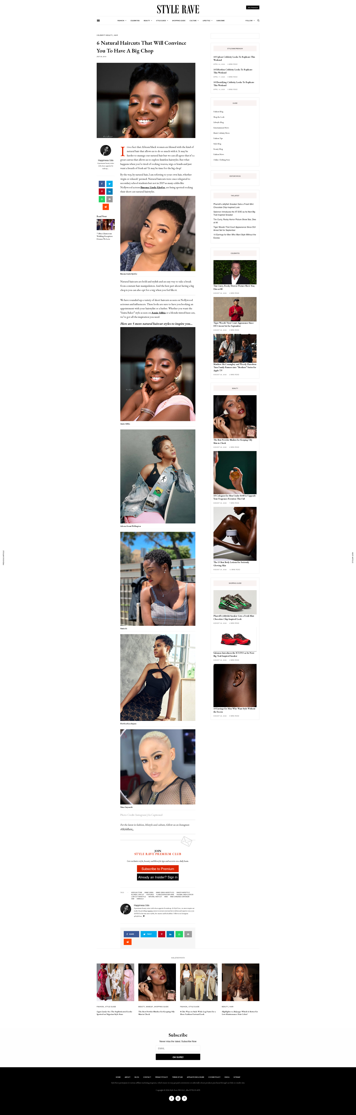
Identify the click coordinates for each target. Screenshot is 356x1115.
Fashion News (218, 154)
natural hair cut (155, 896)
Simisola (140, 898)
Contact (147, 1077)
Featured (150, 894)
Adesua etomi (136, 892)
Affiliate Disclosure (195, 1077)
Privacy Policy (161, 1077)
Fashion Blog (218, 111)
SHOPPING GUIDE (161, 1006)
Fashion (100, 1006)
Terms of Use (177, 1077)
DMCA (227, 1077)
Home (118, 1077)
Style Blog (217, 143)
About (127, 1077)
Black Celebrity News (221, 133)
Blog (137, 1077)
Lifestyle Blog (218, 122)
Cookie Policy (214, 1077)
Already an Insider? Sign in (158, 877)
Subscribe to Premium (158, 868)
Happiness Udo (105, 160)
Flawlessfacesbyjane (165, 894)
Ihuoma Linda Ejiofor (185, 894)
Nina (166, 896)
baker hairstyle (183, 892)
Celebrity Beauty (105, 35)
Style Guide (110, 1006)
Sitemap (237, 1077)
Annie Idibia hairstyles (165, 892)
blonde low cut (137, 894)
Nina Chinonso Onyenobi (179, 896)
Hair (116, 35)
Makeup (149, 1006)
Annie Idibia (148, 892)
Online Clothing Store (221, 159)
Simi (132, 898)
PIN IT (159, 234)
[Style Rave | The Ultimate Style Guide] (178, 9)
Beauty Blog (218, 149)
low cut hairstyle (138, 896)
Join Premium (253, 7)
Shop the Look (218, 117)
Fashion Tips (218, 138)
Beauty (141, 1006)
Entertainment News (221, 127)
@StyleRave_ (127, 829)
